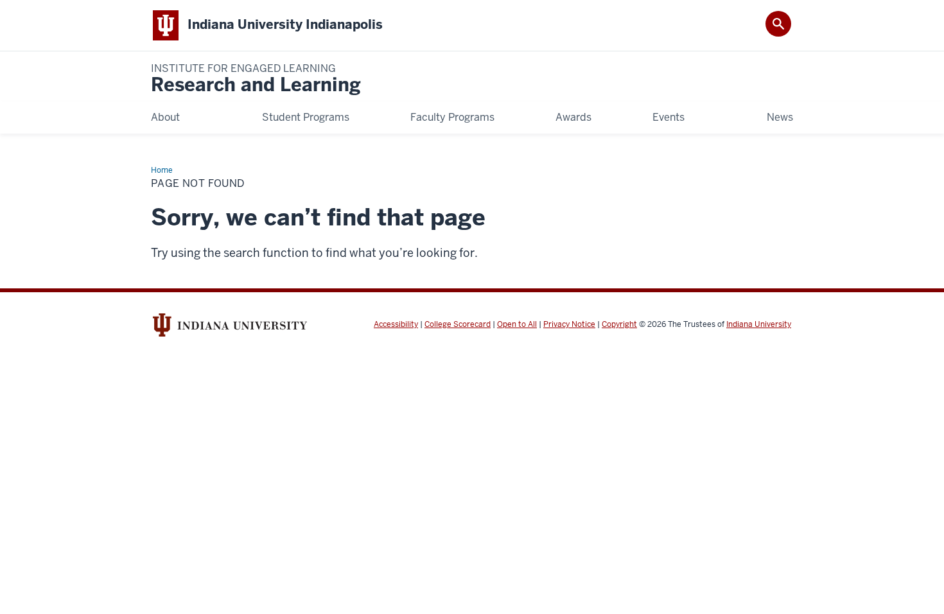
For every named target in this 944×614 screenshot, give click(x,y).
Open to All (517, 324)
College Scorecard (457, 324)
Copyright (619, 324)
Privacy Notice (569, 324)
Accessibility (396, 324)
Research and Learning (256, 79)
